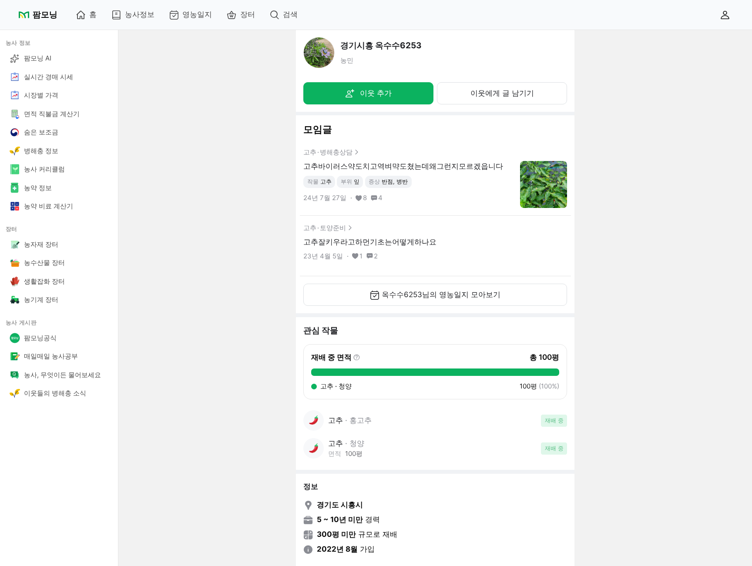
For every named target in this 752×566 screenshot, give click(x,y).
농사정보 (139, 14)
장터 (247, 14)
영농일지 (197, 14)
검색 (290, 14)
